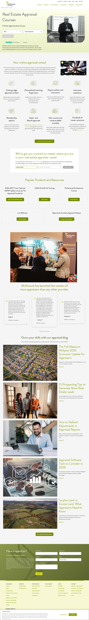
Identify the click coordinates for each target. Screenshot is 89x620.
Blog (70, 1)
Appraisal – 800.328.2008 (76, 586)
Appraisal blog (22, 586)
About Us (65, 1)
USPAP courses (36, 161)
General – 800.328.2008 (76, 590)
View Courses (74, 199)
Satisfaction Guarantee (11, 602)
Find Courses (8, 36)
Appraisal (39, 4)
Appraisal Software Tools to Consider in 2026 (71, 463)
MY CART (81, 1)
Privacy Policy (21, 617)
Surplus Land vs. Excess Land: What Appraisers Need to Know (70, 505)
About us (8, 586)
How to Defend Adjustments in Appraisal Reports (69, 425)
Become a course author (11, 597)
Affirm (7, 588)
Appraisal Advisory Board (11, 593)
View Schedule (22, 219)
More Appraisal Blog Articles (44, 534)
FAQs (76, 1)
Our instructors (9, 590)
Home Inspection (54, 4)
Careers (7, 595)
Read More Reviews (44, 331)
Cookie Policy (61, 590)
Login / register (48, 586)
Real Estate (46, 4)
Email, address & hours (76, 593)
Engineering (71, 4)
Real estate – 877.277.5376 (77, 588)
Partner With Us (22, 588)
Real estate (34, 588)
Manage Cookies (62, 595)
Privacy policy (61, 588)
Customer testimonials (11, 600)
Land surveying (35, 593)
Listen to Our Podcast (66, 219)
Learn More (44, 199)
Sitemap (8, 605)
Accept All (73, 614)
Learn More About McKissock (44, 141)
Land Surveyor (63, 4)
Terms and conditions (63, 593)
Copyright (60, 586)
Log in (73, 1)
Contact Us (59, 1)
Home (2, 7)
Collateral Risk (79, 4)
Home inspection (36, 590)
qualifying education (31, 125)
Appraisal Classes (36, 586)
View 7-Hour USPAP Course (15, 199)
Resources (79, 130)
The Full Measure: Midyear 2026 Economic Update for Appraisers (72, 352)
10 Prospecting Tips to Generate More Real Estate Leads (72, 388)
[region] (44, 614)
